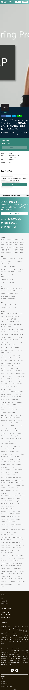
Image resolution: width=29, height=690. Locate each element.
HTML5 (12, 451)
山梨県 (2, 252)
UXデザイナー (18, 555)
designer (18, 547)
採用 (20, 350)
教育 (16, 415)
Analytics (12, 459)
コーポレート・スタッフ (7, 269)
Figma (6, 316)
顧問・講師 (3, 271)
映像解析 (3, 516)
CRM (2, 386)
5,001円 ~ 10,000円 (6, 307)
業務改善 (18, 519)
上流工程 (7, 565)
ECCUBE (3, 539)
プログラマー (13, 568)
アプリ (8, 352)
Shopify (17, 501)
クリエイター (15, 503)
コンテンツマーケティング (7, 355)
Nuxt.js (6, 514)
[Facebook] (12, 670)
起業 (2, 404)
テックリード (4, 407)
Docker (10, 313)
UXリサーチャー (5, 558)
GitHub (12, 519)
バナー (19, 381)
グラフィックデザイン (12, 475)
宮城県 (7, 252)
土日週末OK (14, 296)
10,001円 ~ (14, 307)
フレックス (7, 490)
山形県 (16, 242)
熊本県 (16, 252)
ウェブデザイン (16, 456)
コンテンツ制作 (10, 464)
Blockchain (3, 552)
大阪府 (7, 239)
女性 (12, 578)
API (9, 495)
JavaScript (3, 402)
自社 (16, 480)
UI (9, 329)
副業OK (3, 288)
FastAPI (3, 563)
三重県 (12, 252)
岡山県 (7, 250)
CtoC (2, 378)
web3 (2, 550)
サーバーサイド (5, 423)
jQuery (7, 519)
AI (14, 402)
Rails (20, 488)
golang (2, 545)
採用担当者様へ (5, 601)
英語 (8, 568)
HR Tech (21, 376)
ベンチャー (12, 373)
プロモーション (12, 425)
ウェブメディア (5, 459)
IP (8, 552)
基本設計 (19, 565)
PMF (6, 384)
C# (18, 425)
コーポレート (4, 389)
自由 (20, 477)
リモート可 (9, 288)
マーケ (16, 350)
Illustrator (10, 332)
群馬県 (16, 250)
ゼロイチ (11, 472)
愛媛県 (21, 244)
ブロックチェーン (15, 534)
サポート (3, 342)
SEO (10, 324)
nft (5, 550)
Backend (17, 430)
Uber (19, 378)
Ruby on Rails (9, 417)
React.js (12, 438)
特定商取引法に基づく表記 (6, 686)
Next (20, 436)
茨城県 (12, 239)
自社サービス (4, 350)
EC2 (2, 345)
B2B (2, 456)
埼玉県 (16, 239)
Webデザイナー (8, 428)
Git (7, 342)
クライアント (15, 495)
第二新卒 (3, 488)
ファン (22, 503)
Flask (10, 560)
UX (22, 371)
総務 (10, 389)
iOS (21, 428)
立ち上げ (15, 371)
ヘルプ (2, 598)
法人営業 (11, 350)
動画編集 (3, 568)
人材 (12, 368)
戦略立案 (3, 576)
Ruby (12, 430)
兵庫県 (7, 242)
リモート (3, 363)
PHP (2, 313)
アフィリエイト (14, 469)
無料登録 (25, 2)
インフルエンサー (5, 534)
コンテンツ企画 (15, 384)
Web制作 (11, 482)
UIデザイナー (4, 560)
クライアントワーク (6, 339)
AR (1, 428)
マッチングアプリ (5, 581)
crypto (9, 550)
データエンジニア (11, 397)
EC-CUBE (18, 537)
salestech (21, 558)
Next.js (2, 438)
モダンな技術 (17, 417)
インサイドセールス (17, 365)
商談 (19, 576)
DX (20, 384)
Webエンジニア (11, 498)
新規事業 (12, 291)
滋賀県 (2, 247)
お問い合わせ (3, 679)
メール (2, 472)
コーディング (4, 454)
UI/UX (15, 420)
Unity (19, 415)
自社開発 (17, 472)
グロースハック (19, 459)
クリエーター (4, 376)
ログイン (18, 2)
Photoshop (3, 332)
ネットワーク (7, 527)
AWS (6, 313)
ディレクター (4, 358)
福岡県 (2, 242)
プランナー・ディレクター (7, 264)
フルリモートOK (5, 291)
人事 (13, 274)
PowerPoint (14, 529)
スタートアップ (20, 291)
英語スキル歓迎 (11, 298)
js (20, 467)
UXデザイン (4, 365)
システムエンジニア (6, 555)
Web (19, 446)
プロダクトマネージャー (7, 446)
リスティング (4, 329)
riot (23, 545)
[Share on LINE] (19, 116)
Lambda (16, 539)
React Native (4, 503)
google (2, 542)
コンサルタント (10, 394)
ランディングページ (6, 467)
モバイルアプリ (18, 578)
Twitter (13, 542)
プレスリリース (10, 485)
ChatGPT (3, 586)
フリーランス (18, 347)
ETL (23, 581)
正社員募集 (3, 298)
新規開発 (18, 485)
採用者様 (11, 2)
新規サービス (18, 391)
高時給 (10, 420)
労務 (15, 319)
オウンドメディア (5, 347)
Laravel (20, 342)
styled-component (5, 537)
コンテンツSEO (10, 488)
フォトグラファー (16, 282)
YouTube (18, 542)
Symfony (13, 521)
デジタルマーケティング (15, 407)
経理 (14, 547)
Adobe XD (16, 316)
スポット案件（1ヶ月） (12, 293)
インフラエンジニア (6, 274)
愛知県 (12, 242)
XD (13, 339)
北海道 (16, 244)
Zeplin (7, 319)
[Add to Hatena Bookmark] (14, 116)
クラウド (3, 371)
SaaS (8, 410)
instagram (18, 464)
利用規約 (3, 681)
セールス (17, 264)
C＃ (23, 571)
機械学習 (19, 397)
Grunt (16, 545)
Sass (20, 469)
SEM (19, 462)
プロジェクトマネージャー (7, 266)
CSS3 (16, 451)
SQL (23, 529)
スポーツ (3, 485)
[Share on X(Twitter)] (8, 116)
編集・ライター (18, 269)
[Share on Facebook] (3, 116)
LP (22, 464)
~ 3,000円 (3, 305)
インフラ (17, 368)
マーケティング (18, 258)
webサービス (4, 493)
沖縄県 (7, 247)
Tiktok (2, 565)
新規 (23, 485)
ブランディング (8, 386)
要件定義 (13, 565)
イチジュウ (17, 584)
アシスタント (18, 339)
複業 (2, 490)
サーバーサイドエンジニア (7, 391)
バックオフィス (5, 321)
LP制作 (13, 527)
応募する (14, 184)
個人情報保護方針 (4, 683)
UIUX (2, 360)
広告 (10, 376)
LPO (17, 488)
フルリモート (4, 381)
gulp (20, 545)
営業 (9, 365)
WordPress (19, 313)
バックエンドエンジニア (7, 258)
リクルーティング (5, 578)
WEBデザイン (4, 373)
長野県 (21, 250)
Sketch (11, 316)
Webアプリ (15, 428)
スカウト (3, 352)
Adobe (13, 412)
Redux (2, 506)
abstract (8, 545)
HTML (6, 345)
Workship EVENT (5, 612)
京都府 (7, 244)
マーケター (18, 358)
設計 (11, 571)
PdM (15, 446)
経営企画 (3, 394)
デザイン (3, 337)
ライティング (4, 324)
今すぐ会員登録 (15, 213)
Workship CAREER (5, 617)
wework (10, 493)
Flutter (14, 441)
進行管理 (7, 469)
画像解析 (12, 514)
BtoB (2, 384)
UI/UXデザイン (19, 524)
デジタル (8, 399)
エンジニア (19, 360)
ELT (2, 584)
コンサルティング (16, 399)
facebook (15, 326)
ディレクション (17, 332)
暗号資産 (14, 550)
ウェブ (2, 480)
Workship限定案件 (8, 584)
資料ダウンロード (5, 603)
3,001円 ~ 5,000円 (11, 305)
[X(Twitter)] (16, 670)
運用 (6, 360)
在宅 (19, 480)
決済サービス (12, 573)
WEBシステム (17, 571)
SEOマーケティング (12, 576)
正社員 (11, 552)
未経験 (22, 454)
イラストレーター (5, 415)
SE (13, 555)
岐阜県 (2, 250)
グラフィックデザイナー (7, 334)
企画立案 (9, 363)
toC (10, 433)
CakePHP (17, 454)
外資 (9, 412)
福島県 (16, 247)
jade (7, 547)
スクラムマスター (12, 404)
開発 (2, 469)
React (7, 438)
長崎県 (12, 250)
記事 (17, 423)
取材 (17, 321)
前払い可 (15, 288)
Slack (12, 329)
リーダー (21, 539)
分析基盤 (13, 581)
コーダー (11, 454)
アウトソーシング (5, 521)
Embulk (18, 581)
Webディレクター (18, 334)
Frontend (3, 441)
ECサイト (11, 501)
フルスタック (8, 449)
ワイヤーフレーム (5, 529)
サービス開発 (8, 532)
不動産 (14, 532)
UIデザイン (19, 337)
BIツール (3, 475)
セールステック (14, 558)
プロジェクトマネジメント (11, 443)
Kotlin (2, 514)
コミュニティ (4, 482)
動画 (23, 373)
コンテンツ (15, 376)
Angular (3, 519)
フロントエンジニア (19, 493)
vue (12, 480)
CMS (2, 316)
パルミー (21, 495)
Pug (10, 547)
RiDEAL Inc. (4, 112)
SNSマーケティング (11, 516)
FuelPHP (15, 477)
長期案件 (3, 293)
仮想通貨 (14, 511)
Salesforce (10, 402)
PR (19, 371)
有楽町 (20, 563)
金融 (19, 511)
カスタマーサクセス (6, 282)
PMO (16, 563)
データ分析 (3, 462)
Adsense (8, 542)
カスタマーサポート (15, 410)
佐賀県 (12, 247)
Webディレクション (10, 508)
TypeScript (18, 438)
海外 (14, 449)
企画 (2, 443)
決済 (2, 495)
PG (19, 568)
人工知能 (19, 402)
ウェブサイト (15, 467)
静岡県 (12, 244)
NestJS (13, 537)
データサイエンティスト (17, 261)
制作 (19, 516)
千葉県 (2, 244)
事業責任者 (3, 498)
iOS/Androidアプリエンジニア (8, 279)
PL (1, 527)
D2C (2, 532)
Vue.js (19, 420)
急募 (20, 288)
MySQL (6, 456)
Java (6, 495)
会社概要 (3, 676)
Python (2, 399)
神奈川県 (22, 242)
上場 (13, 563)
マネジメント (4, 425)
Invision (3, 319)
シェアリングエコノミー (11, 378)
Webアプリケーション (6, 477)
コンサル (9, 441)
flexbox (2, 547)
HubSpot (3, 410)
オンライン (19, 573)
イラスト (12, 423)
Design (12, 506)
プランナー (11, 358)
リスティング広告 (12, 462)
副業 (12, 319)
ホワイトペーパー (11, 337)
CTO (6, 404)
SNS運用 (19, 498)
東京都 (2, 239)
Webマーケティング (17, 324)
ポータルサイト (5, 451)
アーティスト (4, 433)
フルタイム (14, 490)
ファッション (19, 394)
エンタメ (7, 430)
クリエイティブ (12, 381)
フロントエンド (19, 329)
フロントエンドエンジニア (14, 271)
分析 (2, 501)
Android (19, 441)
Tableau (8, 563)
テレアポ (16, 386)
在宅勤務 (8, 480)
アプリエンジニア (5, 524)
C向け (13, 433)
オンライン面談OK (5, 296)
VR (21, 425)
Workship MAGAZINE (6, 614)
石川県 (21, 252)
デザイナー (3, 261)
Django (2, 417)
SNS (12, 347)
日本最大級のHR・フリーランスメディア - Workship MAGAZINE (14, 639)
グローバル (3, 412)
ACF (12, 545)
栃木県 (21, 247)
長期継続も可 (4, 420)
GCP (11, 436)
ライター (12, 321)
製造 (8, 571)
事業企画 (3, 397)
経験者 (6, 501)
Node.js (13, 524)
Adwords (3, 464)
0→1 (7, 472)
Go (7, 436)
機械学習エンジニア (6, 511)
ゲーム (2, 508)
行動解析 (18, 514)
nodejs (7, 506)
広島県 (21, 239)
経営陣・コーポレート (6, 277)
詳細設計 (3, 571)
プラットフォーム (5, 368)
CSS (10, 345)
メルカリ (18, 433)
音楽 (12, 415)
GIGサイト (3, 626)
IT (9, 384)
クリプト (20, 550)
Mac (11, 539)
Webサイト (17, 482)
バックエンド (12, 360)
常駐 (10, 503)
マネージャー (4, 573)
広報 (9, 261)
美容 (19, 529)
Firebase (3, 436)
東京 (8, 539)
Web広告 (3, 326)
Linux (2, 449)
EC (10, 456)
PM (14, 313)
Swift (2, 430)
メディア (9, 371)
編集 (14, 345)
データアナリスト (17, 560)
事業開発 (18, 373)
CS (22, 480)
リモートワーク (16, 363)
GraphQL (15, 436)
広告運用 (9, 326)
